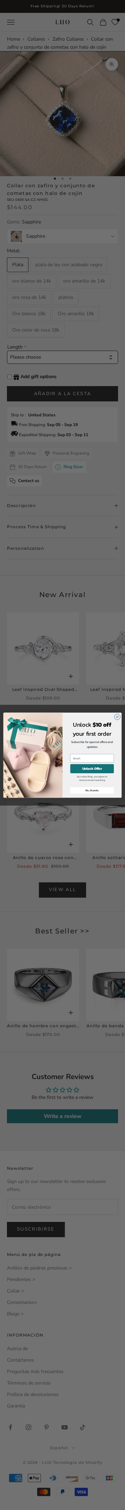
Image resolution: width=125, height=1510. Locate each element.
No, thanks (92, 790)
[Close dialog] (117, 717)
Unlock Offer (92, 768)
